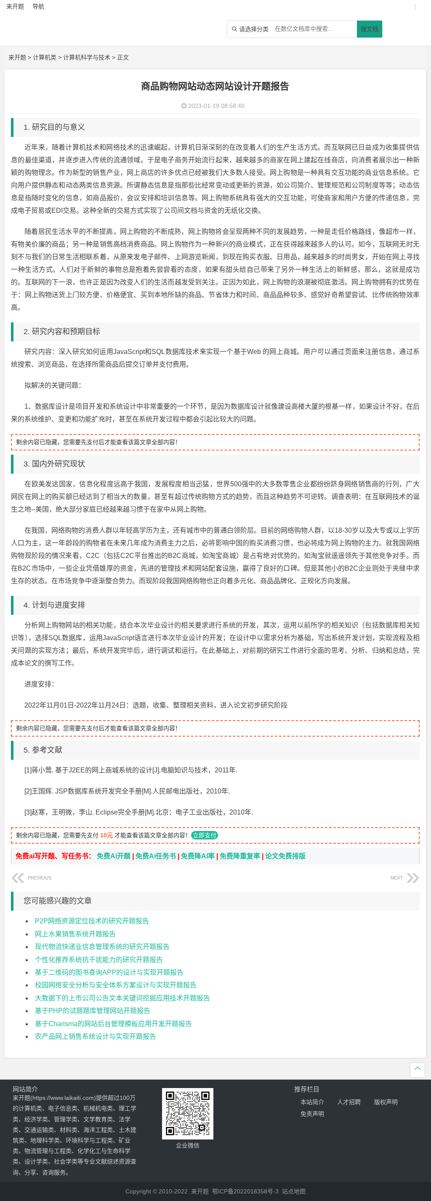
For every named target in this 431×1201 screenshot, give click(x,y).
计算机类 (44, 57)
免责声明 (312, 1113)
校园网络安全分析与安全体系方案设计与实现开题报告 (116, 985)
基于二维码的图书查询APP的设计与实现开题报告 (109, 972)
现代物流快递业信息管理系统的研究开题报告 (102, 946)
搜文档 (369, 29)
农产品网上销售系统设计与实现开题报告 (95, 1036)
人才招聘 (349, 1102)
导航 (38, 6)
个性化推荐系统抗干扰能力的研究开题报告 (99, 959)
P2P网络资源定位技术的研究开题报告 (92, 921)
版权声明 (386, 1102)
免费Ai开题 (113, 856)
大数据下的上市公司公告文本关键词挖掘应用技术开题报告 (122, 998)
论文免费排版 (285, 856)
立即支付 (204, 835)
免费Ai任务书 (156, 856)
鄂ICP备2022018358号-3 (245, 1191)
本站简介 (312, 1102)
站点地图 (294, 1191)
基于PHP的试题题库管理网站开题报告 (92, 1010)
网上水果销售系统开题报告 (75, 934)
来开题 (17, 57)
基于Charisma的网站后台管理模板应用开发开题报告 (113, 1023)
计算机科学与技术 (86, 57)
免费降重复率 (240, 856)
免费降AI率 (198, 856)
